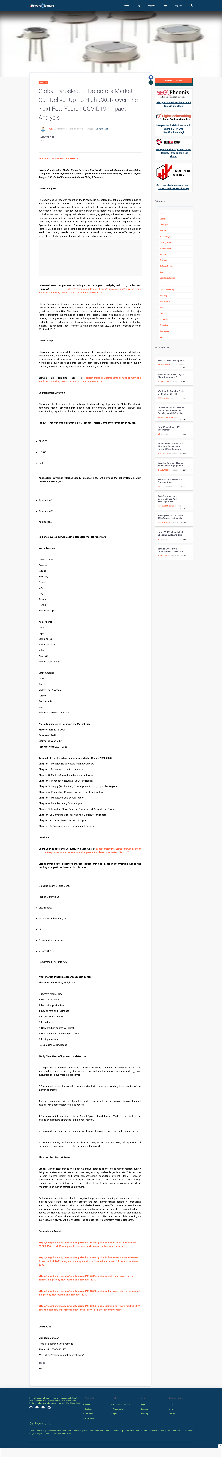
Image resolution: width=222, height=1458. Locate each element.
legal (115, 1414)
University (164, 319)
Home (126, 6)
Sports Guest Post (131, 1431)
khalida (50, 129)
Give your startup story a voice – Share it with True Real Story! (173, 187)
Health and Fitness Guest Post (58, 1433)
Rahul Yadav (163, 453)
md (159, 434)
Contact (88, 1409)
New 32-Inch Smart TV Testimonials (168, 428)
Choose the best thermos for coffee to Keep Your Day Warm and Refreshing (171, 410)
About (87, 1405)
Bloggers (151, 6)
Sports (163, 219)
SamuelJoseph (164, 470)
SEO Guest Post (74, 1431)
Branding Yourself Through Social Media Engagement (171, 464)
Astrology (164, 260)
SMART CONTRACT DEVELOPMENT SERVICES (170, 550)
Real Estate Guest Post (93, 1431)
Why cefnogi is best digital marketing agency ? (171, 375)
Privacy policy (118, 1409)
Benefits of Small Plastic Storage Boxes (170, 481)
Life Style (164, 225)
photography (165, 242)
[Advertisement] (90, 258)
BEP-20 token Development (171, 360)
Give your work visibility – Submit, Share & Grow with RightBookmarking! (173, 129)
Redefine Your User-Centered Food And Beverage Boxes (167, 499)
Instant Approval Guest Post (153, 1431)
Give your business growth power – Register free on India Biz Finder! (173, 153)
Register (178, 6)
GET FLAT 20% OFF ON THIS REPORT (59, 158)
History (163, 213)
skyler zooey (163, 382)
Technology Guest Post (56, 1431)
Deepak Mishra (163, 398)
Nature (163, 231)
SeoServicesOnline (165, 417)
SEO (161, 284)
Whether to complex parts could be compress (171, 392)
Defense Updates (167, 266)
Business (43, 82)
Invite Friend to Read (173, 81)
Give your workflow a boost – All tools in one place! (173, 104)
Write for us (89, 1418)
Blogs (143, 1405)
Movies (163, 254)
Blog (138, 6)
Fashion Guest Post (113, 1431)
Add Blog (144, 1414)
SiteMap (172, 1414)
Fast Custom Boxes (166, 506)
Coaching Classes (167, 278)
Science (163, 337)
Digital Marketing (167, 290)
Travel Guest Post (36, 1431)
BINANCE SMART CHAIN (166, 365)
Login (165, 6)
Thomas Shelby (164, 556)
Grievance (89, 1414)
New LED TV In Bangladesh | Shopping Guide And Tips (171, 533)
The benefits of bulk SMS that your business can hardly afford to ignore (170, 446)
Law (161, 313)
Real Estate (165, 301)
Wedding (163, 296)
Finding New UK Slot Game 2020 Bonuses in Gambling (170, 516)
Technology (165, 237)
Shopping (164, 325)
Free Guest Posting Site (176, 1431)
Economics (164, 331)
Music (162, 307)
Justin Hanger (164, 523)
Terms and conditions (121, 1405)
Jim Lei (160, 487)
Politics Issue (165, 248)
